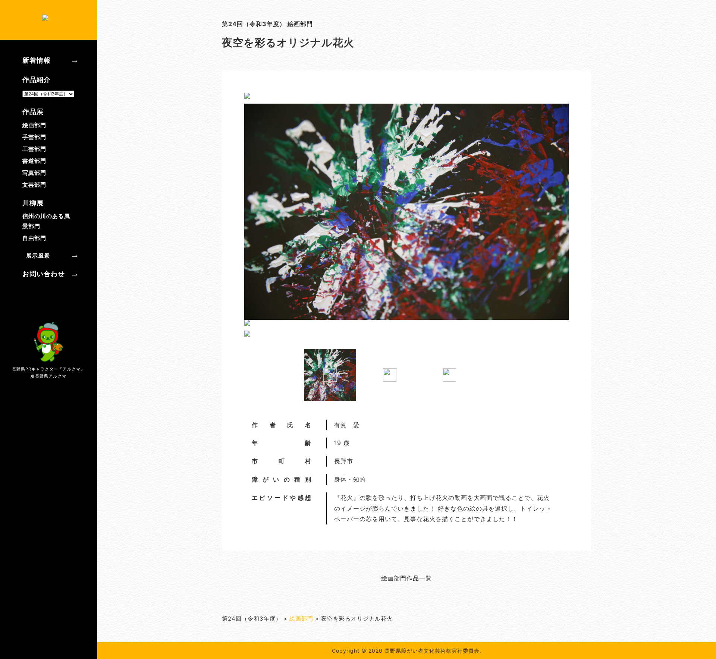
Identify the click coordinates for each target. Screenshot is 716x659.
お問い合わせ (43, 274)
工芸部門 (34, 148)
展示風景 (38, 255)
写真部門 (34, 172)
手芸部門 (34, 137)
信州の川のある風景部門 (46, 221)
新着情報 (36, 60)
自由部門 (34, 238)
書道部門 (34, 160)
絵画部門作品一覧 (406, 578)
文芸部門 (34, 184)
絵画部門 (34, 125)
